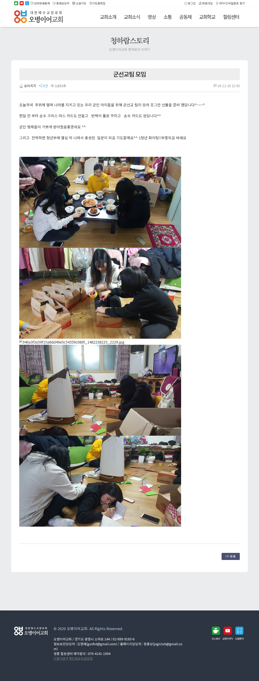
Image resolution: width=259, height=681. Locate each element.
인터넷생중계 (41, 3)
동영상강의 (62, 3)
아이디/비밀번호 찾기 (232, 3)
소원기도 (80, 3)
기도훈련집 (98, 3)
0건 (45, 85)
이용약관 (60, 658)
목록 (232, 556)
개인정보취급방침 (81, 658)
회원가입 (207, 3)
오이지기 (29, 85)
